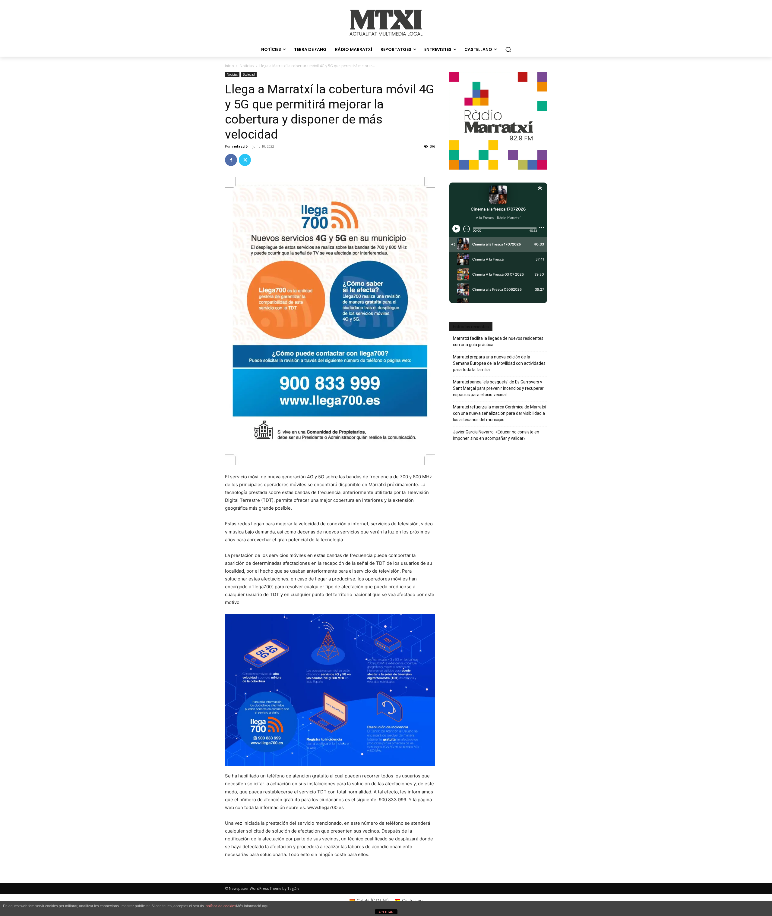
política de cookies (221, 906)
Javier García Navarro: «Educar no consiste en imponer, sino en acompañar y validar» (496, 435)
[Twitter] (245, 160)
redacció (240, 146)
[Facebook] (231, 160)
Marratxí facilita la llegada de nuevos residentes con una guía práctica (498, 341)
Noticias (247, 65)
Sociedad (249, 74)
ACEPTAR (386, 912)
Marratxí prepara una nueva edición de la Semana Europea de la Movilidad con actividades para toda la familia (499, 363)
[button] (508, 49)
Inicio (229, 65)
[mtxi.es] (386, 22)
